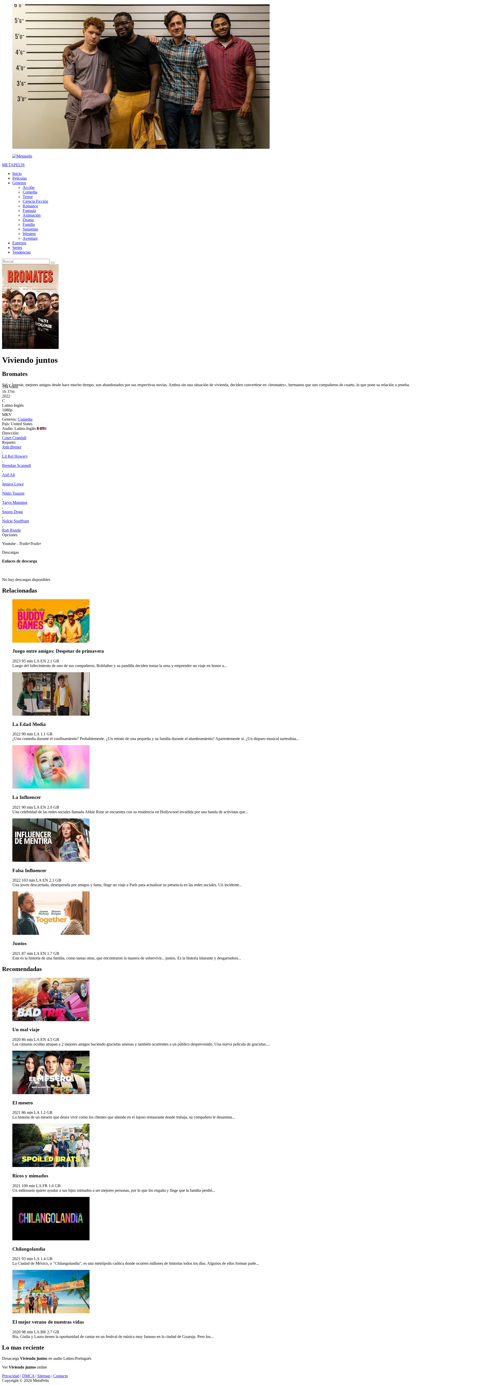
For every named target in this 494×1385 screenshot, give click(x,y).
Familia (29, 224)
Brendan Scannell (16, 465)
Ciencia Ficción (35, 201)
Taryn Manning (14, 502)
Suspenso (30, 229)
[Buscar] (53, 262)
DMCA (28, 1376)
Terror (28, 197)
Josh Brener (11, 447)
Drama (28, 220)
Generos (19, 183)
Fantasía (29, 210)
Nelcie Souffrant (15, 521)
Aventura (30, 238)
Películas (19, 178)
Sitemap (43, 1376)
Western (29, 234)
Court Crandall (14, 438)
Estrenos (19, 243)
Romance (30, 206)
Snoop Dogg (12, 512)
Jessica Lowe (13, 484)
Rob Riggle (11, 530)
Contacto (60, 1376)
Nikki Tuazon (13, 493)
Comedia (30, 192)
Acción (28, 187)
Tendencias (21, 252)
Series (17, 247)
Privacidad (10, 1376)
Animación (32, 215)
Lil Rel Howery (15, 456)
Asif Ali (8, 475)
